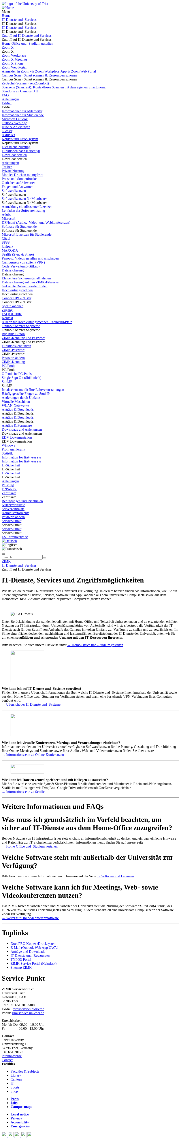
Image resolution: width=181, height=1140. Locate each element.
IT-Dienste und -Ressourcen (30, 955)
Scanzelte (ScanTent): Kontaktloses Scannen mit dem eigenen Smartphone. (54, 87)
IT (12, 1083)
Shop (14, 1091)
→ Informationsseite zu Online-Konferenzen (33, 754)
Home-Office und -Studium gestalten (27, 43)
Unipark (7, 246)
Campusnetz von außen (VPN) (23, 262)
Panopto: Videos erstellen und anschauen (30, 258)
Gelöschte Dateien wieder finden (24, 286)
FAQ (5, 95)
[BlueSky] (11, 1136)
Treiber (7, 167)
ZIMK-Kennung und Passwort (23, 338)
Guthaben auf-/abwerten (19, 183)
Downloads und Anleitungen (22, 429)
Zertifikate (9, 493)
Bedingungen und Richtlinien (22, 501)
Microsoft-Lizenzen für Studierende (26, 234)
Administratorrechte (15, 513)
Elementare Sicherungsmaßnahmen (26, 278)
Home (6, 15)
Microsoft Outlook (15, 119)
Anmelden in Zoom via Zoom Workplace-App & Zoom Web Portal (49, 71)
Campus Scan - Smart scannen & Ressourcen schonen (39, 75)
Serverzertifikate (13, 509)
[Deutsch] (9, 541)
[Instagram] (24, 1136)
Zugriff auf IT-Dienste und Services (26, 35)
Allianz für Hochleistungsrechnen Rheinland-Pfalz (37, 322)
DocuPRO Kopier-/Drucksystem (33, 943)
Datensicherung (13, 270)
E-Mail (6, 103)
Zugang (7, 310)
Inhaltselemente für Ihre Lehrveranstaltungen (33, 389)
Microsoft (8, 218)
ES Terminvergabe (15, 537)
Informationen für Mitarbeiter (22, 111)
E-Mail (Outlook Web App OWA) (34, 947)
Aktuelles (8, 135)
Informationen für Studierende (23, 115)
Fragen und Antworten (17, 187)
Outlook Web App (14, 123)
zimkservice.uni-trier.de (28, 1013)
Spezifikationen (12, 306)
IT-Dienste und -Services (19, 19)
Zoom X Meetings (14, 59)
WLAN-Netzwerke (15, 405)
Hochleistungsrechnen (17, 290)
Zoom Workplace (14, 55)
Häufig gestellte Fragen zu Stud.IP (26, 393)
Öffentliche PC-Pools (17, 374)
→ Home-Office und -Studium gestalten (95, 645)
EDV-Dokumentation (17, 437)
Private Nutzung (13, 171)
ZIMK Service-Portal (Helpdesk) (34, 963)
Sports (15, 1087)
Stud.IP (7, 382)
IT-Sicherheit (11, 465)
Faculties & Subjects (25, 1071)
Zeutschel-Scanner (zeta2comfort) (25, 83)
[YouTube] (18, 1136)
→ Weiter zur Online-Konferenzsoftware (30, 918)
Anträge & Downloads (18, 409)
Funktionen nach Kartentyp (21, 151)
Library (16, 1075)
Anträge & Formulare (17, 425)
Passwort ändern (13, 358)
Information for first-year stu (21, 457)
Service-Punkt (11, 521)
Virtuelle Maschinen (16, 401)
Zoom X (8, 47)
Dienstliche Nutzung (16, 147)
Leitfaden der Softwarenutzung (23, 210)
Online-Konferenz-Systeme (21, 326)
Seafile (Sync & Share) (18, 254)
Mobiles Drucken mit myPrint (22, 175)
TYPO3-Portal (21, 959)
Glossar (7, 131)
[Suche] (3, 554)
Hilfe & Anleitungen (16, 127)
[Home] (8, 8)
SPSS (6, 242)
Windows (8, 445)
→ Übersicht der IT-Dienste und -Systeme (31, 704)
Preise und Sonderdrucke (19, 179)
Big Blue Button (13, 334)
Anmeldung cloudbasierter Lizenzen (27, 206)
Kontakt (7, 318)
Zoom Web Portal (14, 67)
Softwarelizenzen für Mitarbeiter (24, 199)
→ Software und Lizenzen (115, 876)
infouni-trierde (12, 1056)
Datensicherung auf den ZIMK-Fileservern (31, 282)
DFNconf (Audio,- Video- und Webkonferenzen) (36, 222)
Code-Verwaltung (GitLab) (21, 266)
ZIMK (6, 561)
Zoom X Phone (12, 63)
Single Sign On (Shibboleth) (21, 378)
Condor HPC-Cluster (16, 298)
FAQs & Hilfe (12, 314)
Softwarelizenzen (14, 191)
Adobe (6, 214)
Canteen (16, 1079)
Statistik (7, 453)
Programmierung (13, 449)
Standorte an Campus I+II (20, 91)
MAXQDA (10, 250)
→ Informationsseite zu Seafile (23, 792)
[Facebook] (5, 1136)
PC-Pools (8, 366)
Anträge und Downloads (28, 951)
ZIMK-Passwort (13, 350)
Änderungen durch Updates (21, 397)
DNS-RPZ (9, 489)
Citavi (6, 238)
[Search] (44, 558)
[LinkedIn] (30, 1136)
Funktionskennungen (16, 346)
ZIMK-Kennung (13, 362)
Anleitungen (10, 99)
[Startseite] (25, 4)
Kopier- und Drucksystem (20, 139)
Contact (7, 1060)
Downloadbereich (14, 155)
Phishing (8, 485)
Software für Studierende (19, 226)
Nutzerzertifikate (13, 505)
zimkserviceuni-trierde (28, 1009)
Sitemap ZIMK (21, 967)
